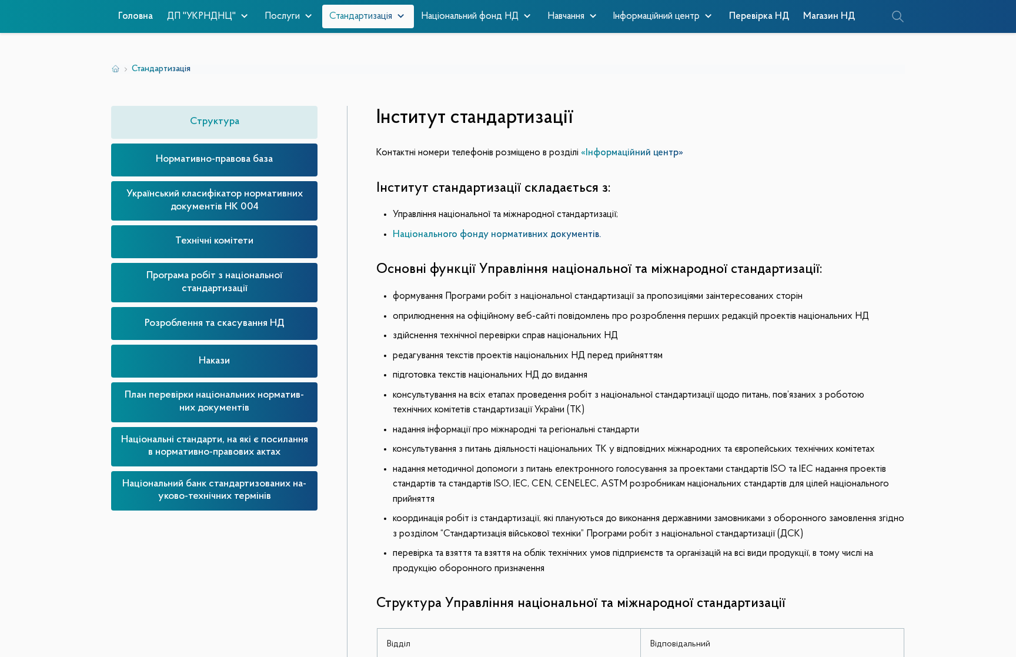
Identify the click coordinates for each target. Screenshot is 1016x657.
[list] (214, 309)
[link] (214, 122)
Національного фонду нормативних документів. (497, 234)
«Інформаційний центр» (632, 153)
